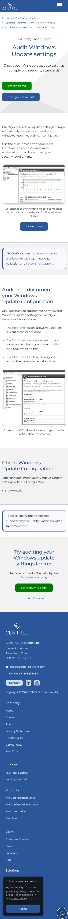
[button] (59, 6)
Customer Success (17, 839)
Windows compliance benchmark (35, 340)
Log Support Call (16, 779)
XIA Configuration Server (21, 797)
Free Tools (12, 751)
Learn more (34, 226)
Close (23, 908)
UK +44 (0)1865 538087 (23, 673)
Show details (13, 490)
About (9, 724)
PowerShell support (39, 263)
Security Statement (18, 731)
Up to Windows (34, 598)
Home (9, 710)
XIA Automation (16, 811)
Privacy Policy (14, 738)
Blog (8, 859)
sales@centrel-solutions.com (28, 666)
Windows (20, 526)
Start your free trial (21, 97)
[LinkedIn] (28, 683)
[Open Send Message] (62, 913)
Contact (14, 683)
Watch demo (17, 85)
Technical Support (17, 772)
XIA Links (11, 818)
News (9, 846)
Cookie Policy (14, 744)
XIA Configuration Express (22, 804)
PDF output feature (25, 357)
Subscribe (12, 853)
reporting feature (24, 327)
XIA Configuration (49, 135)
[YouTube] (37, 683)
